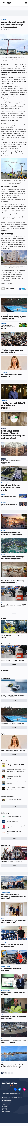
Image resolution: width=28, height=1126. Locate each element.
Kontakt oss (5, 1110)
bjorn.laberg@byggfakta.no (14, 1097)
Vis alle (14, 664)
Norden (3, 19)
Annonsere (5, 1106)
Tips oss (4, 1104)
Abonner (4, 1108)
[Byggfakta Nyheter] (6, 3)
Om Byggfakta (6, 1111)
